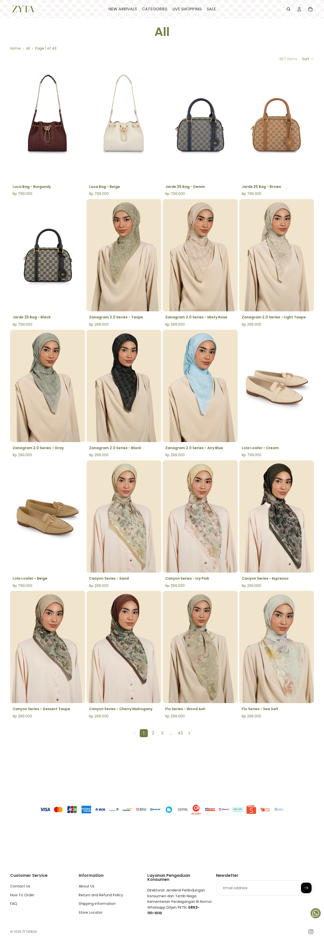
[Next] (189, 733)
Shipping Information (97, 903)
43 (180, 733)
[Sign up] (306, 888)
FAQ (13, 903)
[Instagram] (311, 932)
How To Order (22, 895)
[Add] (77, 173)
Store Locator (91, 912)
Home (15, 48)
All (28, 48)
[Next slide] (77, 124)
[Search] (288, 9)
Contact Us (20, 886)
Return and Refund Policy (101, 895)
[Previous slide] (17, 124)
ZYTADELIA (29, 931)
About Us (86, 886)
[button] (308, 58)
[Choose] (306, 434)
